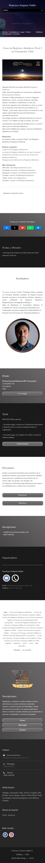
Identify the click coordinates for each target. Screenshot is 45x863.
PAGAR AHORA (22, 444)
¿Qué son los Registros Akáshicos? (15, 149)
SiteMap (19, 854)
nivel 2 (24, 643)
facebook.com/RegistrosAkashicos (23, 170)
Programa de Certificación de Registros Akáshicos (20, 160)
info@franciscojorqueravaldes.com (20, 585)
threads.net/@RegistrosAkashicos (21, 175)
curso (31, 643)
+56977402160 (8, 766)
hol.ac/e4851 (26, 650)
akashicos (17, 643)
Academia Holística (13, 95)
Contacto (16, 34)
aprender (21, 646)
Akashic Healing (35, 124)
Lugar (22, 32)
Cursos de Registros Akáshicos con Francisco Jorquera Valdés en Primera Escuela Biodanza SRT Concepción (22, 620)
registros (8, 643)
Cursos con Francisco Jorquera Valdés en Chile (21, 641)
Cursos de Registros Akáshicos (20, 612)
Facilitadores (14, 32)
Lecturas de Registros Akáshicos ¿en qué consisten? (21, 152)
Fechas (5, 32)
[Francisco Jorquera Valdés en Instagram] (11, 835)
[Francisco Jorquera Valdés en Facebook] (5, 835)
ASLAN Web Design (18, 858)
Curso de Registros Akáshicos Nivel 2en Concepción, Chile (22, 49)
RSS (27, 854)
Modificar (39, 32)
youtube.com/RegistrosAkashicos (22, 180)
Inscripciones (7, 34)
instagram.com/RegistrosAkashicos (23, 173)
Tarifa (28, 32)
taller (37, 643)
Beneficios (22, 503)
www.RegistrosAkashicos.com (21, 168)
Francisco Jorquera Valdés (22, 5)
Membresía (22, 495)
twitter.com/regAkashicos (17, 178)
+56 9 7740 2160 (15, 588)
